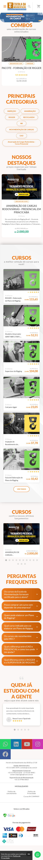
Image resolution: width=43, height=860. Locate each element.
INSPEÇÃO (11, 111)
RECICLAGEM (28, 117)
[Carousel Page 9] (33, 560)
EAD (21, 136)
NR (21, 123)
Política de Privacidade (31, 792)
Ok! (29, 854)
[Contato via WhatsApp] (37, 854)
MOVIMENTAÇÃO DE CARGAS (21, 130)
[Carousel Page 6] (23, 560)
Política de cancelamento (12, 792)
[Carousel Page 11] (18, 564)
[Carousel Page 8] (30, 560)
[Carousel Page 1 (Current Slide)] (6, 560)
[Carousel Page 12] (21, 564)
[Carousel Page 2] (9, 560)
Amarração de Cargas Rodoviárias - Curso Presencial (21, 143)
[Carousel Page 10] (37, 560)
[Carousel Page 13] (25, 564)
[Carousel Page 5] (20, 560)
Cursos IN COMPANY (31, 796)
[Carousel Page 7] (26, 560)
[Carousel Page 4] (16, 560)
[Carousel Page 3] (13, 560)
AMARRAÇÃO (30, 111)
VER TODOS (21, 489)
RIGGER (12, 117)
